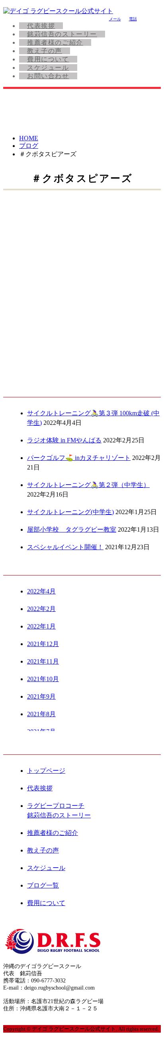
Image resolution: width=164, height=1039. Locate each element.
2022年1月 (41, 626)
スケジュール (48, 67)
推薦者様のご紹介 (55, 42)
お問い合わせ (48, 76)
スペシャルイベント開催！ (65, 547)
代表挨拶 (41, 25)
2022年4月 (41, 591)
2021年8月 (41, 714)
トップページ (46, 770)
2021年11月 (43, 661)
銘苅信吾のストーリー (62, 34)
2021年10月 (43, 679)
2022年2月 (41, 608)
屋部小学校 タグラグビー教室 (71, 529)
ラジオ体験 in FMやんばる (64, 440)
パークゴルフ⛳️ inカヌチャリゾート (79, 457)
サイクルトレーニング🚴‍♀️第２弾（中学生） (88, 484)
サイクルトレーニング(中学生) (70, 512)
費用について (48, 59)
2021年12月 (43, 643)
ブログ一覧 (43, 885)
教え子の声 (44, 50)
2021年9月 (41, 696)
